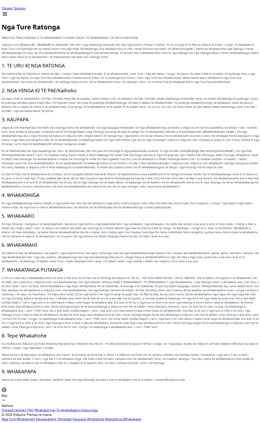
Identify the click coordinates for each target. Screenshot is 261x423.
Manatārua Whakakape (123, 419)
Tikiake (7, 8)
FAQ (30, 410)
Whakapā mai (44, 410)
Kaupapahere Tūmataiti (54, 419)
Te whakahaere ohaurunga (77, 410)
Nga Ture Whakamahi (18, 419)
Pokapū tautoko (14, 410)
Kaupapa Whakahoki (88, 419)
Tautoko (19, 8)
